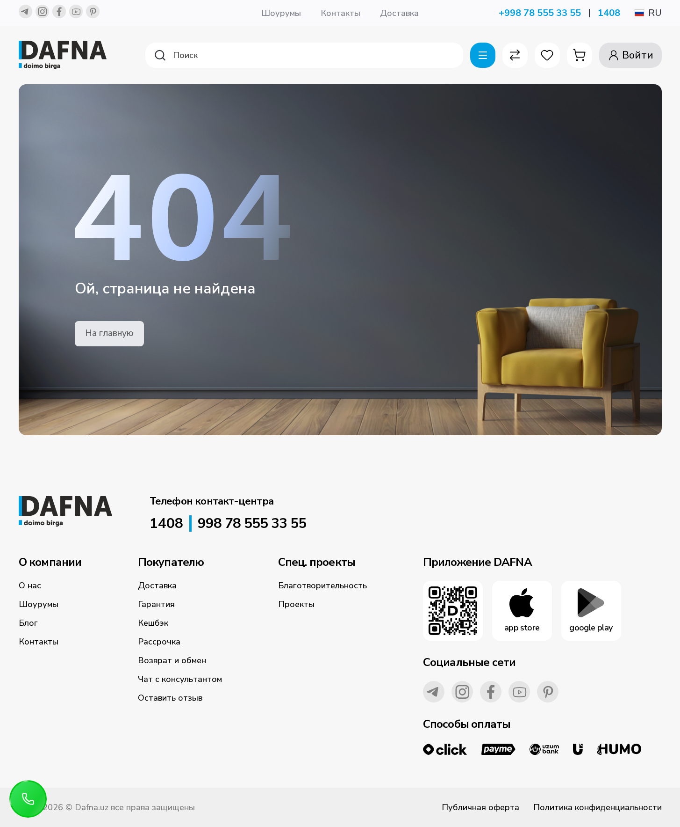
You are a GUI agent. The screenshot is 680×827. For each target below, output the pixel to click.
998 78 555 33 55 (252, 523)
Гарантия (156, 604)
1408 (609, 13)
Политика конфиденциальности (597, 807)
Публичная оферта (480, 807)
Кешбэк (153, 623)
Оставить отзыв (170, 697)
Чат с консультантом (180, 679)
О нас (30, 585)
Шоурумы (281, 13)
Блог (28, 623)
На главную (109, 333)
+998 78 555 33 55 (540, 13)
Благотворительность (322, 585)
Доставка (399, 13)
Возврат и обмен (172, 660)
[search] (304, 55)
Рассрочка (159, 641)
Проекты (296, 604)
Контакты (340, 13)
